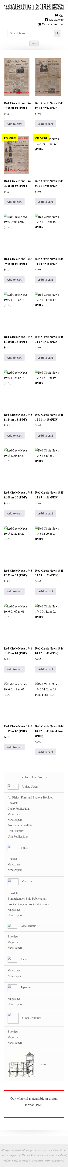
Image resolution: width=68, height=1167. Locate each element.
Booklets (13, 803)
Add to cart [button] (14, 123)
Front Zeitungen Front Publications (28, 904)
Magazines (14, 814)
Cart (61, 15)
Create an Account (52, 24)
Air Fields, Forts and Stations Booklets (31, 797)
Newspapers (15, 820)
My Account (56, 20)
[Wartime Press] (34, 7)
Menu (34, 43)
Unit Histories (16, 831)
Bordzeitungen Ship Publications (27, 898)
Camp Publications (19, 808)
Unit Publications (18, 836)
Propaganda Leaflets (20, 825)
